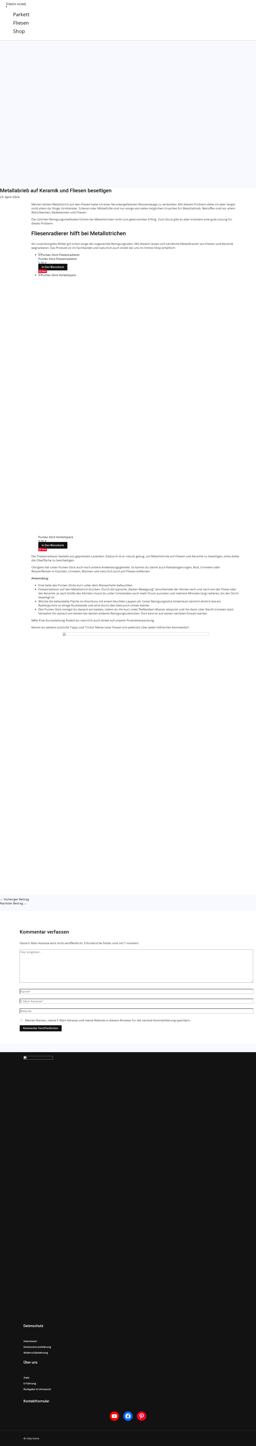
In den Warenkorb (53, 267)
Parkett (21, 14)
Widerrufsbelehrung (36, 1352)
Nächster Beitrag (13, 903)
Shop (19, 31)
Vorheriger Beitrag (14, 899)
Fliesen (21, 22)
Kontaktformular (36, 1401)
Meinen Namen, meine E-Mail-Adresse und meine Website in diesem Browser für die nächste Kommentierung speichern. (108, 1020)
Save (44, 271)
